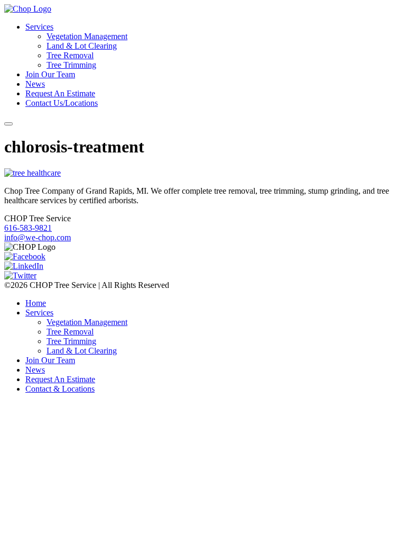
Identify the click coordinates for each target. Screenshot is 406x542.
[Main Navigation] (8, 123)
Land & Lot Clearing (82, 45)
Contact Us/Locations (61, 102)
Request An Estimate (60, 93)
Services (39, 26)
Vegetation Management (87, 36)
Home (35, 303)
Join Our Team (50, 74)
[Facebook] (24, 256)
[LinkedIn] (23, 265)
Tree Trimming (71, 64)
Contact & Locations (60, 388)
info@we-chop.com (37, 237)
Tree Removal (70, 55)
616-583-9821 (28, 227)
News (35, 83)
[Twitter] (20, 275)
